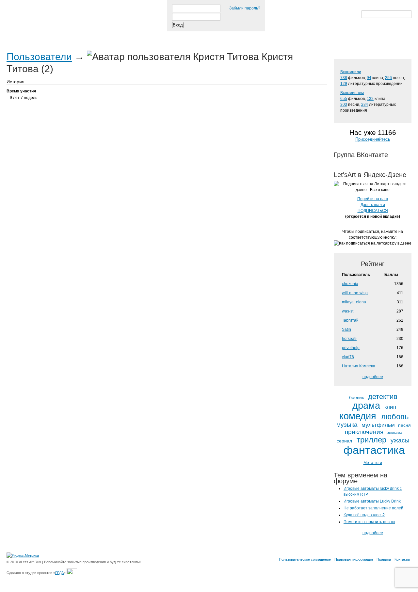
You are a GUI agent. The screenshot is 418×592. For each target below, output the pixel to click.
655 (343, 98)
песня (404, 425)
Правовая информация (353, 559)
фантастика (374, 450)
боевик (356, 397)
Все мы (102, 35)
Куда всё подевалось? (364, 515)
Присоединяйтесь (372, 139)
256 (388, 77)
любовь (395, 416)
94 (369, 77)
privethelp (351, 347)
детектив (382, 397)
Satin (346, 329)
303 (343, 104)
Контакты (402, 559)
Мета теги (372, 462)
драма (366, 406)
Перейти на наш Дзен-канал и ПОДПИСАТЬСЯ (372, 205)
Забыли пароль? (244, 8)
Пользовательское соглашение (305, 559)
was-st (347, 311)
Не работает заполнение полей (373, 508)
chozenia (350, 283)
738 (343, 77)
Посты (18, 35)
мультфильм (378, 425)
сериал (344, 441)
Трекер (47, 35)
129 (343, 83)
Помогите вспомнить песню (369, 522)
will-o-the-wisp (355, 293)
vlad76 (348, 357)
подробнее (372, 377)
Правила (384, 559)
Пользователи (39, 56)
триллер (371, 440)
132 (370, 98)
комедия (357, 416)
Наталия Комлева (358, 366)
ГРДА (59, 573)
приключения (364, 431)
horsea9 (349, 338)
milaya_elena (354, 302)
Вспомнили (350, 72)
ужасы (400, 440)
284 (364, 104)
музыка (347, 424)
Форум (131, 35)
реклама (394, 433)
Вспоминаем (352, 92)
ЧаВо (74, 35)
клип (390, 407)
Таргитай (350, 320)
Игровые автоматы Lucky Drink (372, 501)
